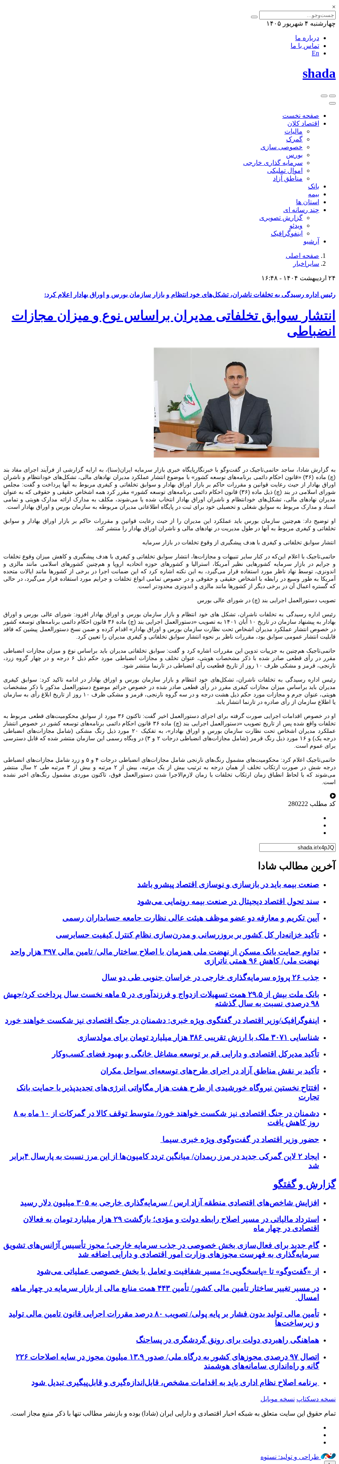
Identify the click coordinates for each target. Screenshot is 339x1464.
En (315, 53)
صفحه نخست (300, 115)
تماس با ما (305, 45)
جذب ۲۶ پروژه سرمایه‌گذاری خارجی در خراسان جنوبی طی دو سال (210, 977)
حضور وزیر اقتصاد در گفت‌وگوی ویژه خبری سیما (239, 1139)
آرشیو (311, 241)
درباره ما (307, 37)
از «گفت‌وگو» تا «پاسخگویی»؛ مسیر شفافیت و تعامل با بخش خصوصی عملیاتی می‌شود (178, 1271)
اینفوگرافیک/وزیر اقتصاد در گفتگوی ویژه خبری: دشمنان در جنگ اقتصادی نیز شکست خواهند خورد (162, 1020)
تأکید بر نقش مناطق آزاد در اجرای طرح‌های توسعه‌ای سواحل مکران (209, 1070)
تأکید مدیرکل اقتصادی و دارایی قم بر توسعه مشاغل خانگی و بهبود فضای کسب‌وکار (185, 1053)
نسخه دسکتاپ (316, 1398)
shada (319, 73)
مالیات (293, 131)
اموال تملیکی (285, 170)
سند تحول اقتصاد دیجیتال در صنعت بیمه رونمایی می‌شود (228, 901)
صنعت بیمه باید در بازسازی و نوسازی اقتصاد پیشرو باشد (228, 884)
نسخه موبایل (277, 1398)
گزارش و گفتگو (304, 1184)
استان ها (307, 201)
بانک (313, 186)
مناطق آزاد (288, 178)
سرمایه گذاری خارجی (273, 162)
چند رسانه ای (301, 209)
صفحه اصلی (302, 255)
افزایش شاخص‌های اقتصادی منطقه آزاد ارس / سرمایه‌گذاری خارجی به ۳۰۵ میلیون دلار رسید (169, 1202)
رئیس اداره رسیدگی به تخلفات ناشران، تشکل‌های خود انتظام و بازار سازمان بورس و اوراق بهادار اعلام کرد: (190, 294)
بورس (294, 154)
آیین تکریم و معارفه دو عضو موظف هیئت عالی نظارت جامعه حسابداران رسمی (190, 917)
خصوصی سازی (281, 146)
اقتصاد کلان (303, 123)
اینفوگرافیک (287, 233)
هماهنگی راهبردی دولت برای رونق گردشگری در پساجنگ (227, 1339)
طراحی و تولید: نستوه (290, 1456)
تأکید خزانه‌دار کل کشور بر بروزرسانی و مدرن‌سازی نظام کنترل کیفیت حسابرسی (187, 934)
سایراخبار (306, 263)
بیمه (313, 194)
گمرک (294, 139)
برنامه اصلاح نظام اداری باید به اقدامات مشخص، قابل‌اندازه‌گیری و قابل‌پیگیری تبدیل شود (175, 1382)
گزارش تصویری (281, 217)
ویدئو (296, 225)
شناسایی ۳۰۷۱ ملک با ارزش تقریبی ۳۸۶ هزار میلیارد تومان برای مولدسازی (198, 1037)
